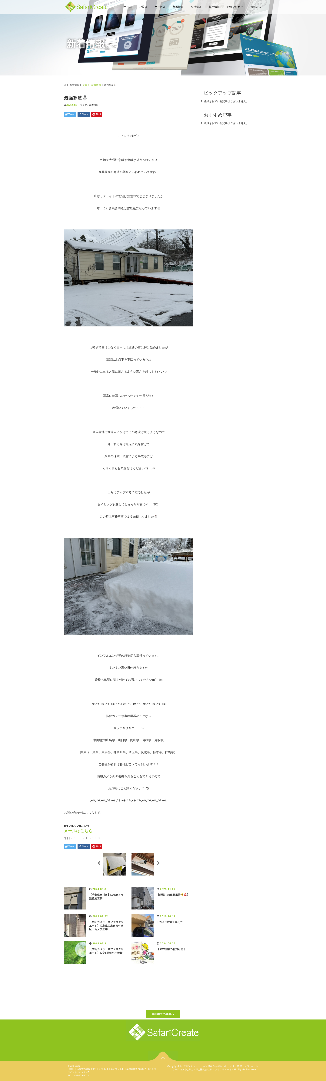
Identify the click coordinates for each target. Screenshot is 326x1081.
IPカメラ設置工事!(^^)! (171, 921)
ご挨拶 (143, 6)
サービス (160, 6)
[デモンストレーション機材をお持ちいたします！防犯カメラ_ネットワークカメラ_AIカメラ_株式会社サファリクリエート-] (86, 6)
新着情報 (178, 6)
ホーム (128, 6)
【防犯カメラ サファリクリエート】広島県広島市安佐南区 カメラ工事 (106, 925)
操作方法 (256, 6)
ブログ (86, 84)
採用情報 (214, 6)
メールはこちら (78, 831)
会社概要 (196, 6)
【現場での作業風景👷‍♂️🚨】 (173, 894)
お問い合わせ (235, 6)
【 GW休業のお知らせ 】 (172, 949)
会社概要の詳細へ (163, 1014)
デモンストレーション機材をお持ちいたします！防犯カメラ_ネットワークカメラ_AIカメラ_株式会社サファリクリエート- (215, 1067)
